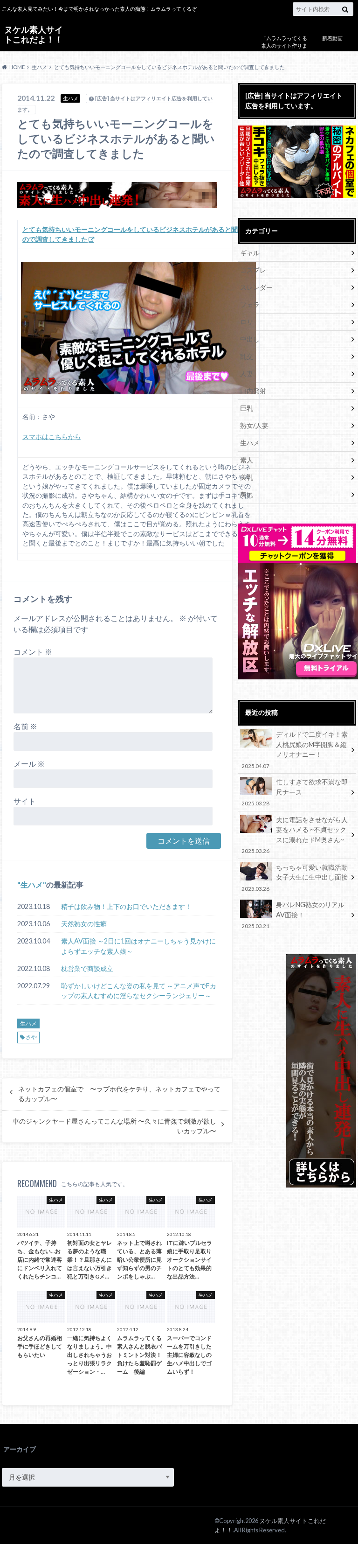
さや (31, 1037)
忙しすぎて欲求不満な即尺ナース (294, 792)
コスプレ (253, 270)
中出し (250, 339)
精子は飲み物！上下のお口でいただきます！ (126, 906)
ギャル (250, 253)
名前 (25, 726)
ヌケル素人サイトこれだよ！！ (33, 34)
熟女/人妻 (254, 425)
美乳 (246, 477)
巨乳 (246, 408)
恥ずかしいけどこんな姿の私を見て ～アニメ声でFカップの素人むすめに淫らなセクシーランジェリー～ (138, 991)
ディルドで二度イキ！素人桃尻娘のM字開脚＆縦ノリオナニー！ (294, 749)
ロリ (246, 322)
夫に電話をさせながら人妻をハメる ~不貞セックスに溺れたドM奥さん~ (294, 835)
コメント (33, 651)
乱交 (246, 356)
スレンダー (256, 287)
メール (29, 763)
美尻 (246, 494)
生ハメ (32, 884)
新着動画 (332, 38)
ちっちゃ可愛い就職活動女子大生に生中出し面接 (294, 877)
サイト (25, 800)
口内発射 (253, 391)
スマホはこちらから (51, 436)
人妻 (246, 373)
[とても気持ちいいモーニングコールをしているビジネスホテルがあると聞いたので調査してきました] (138, 328)
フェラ (250, 304)
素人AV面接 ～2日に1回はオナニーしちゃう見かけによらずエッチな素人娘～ (138, 946)
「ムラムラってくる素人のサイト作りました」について (284, 45)
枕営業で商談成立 (87, 968)
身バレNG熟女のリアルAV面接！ (292, 915)
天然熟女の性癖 (84, 924)
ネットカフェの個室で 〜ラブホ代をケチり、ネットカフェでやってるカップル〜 (119, 1093)
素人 (246, 460)
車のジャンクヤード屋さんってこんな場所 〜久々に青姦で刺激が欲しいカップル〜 (114, 1126)
